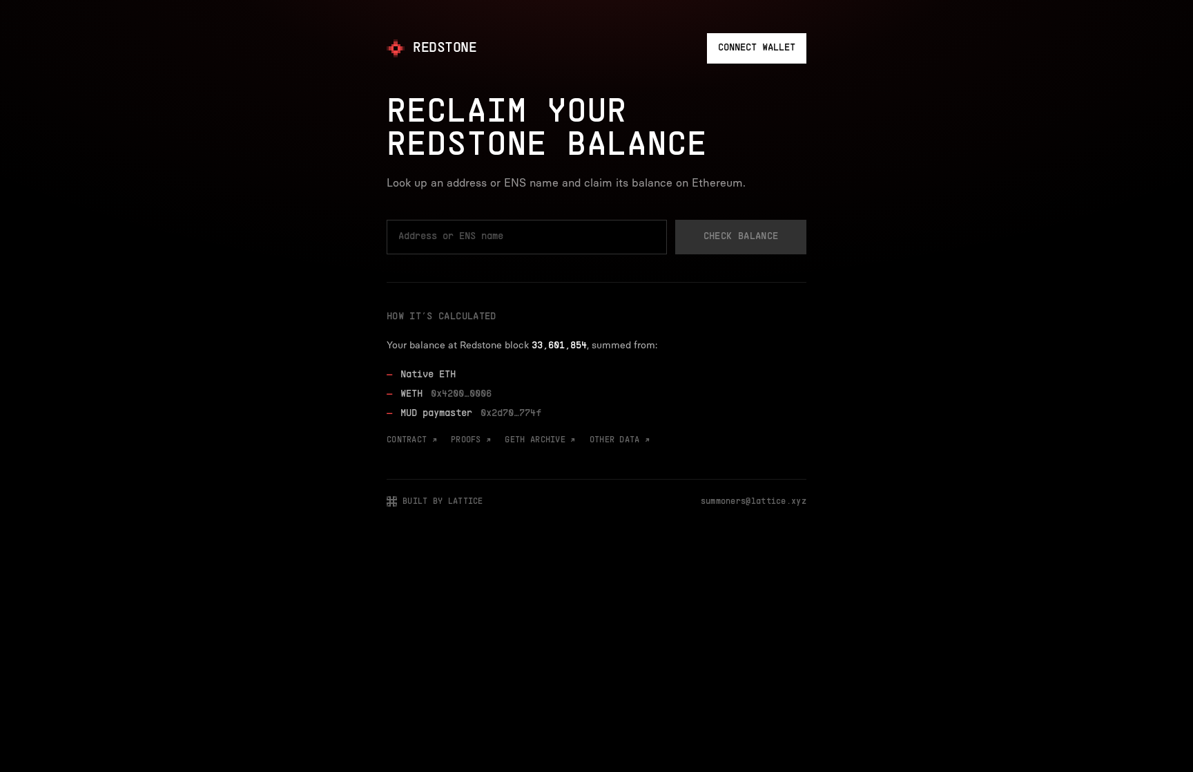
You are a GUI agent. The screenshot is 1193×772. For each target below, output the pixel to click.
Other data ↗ (620, 440)
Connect (756, 48)
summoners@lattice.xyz (753, 502)
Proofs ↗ (471, 440)
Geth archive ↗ (540, 440)
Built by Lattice (442, 502)
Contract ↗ (412, 440)
